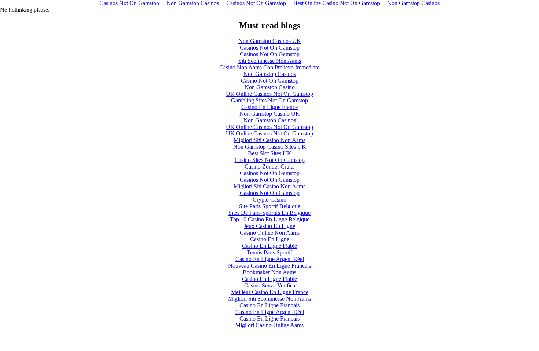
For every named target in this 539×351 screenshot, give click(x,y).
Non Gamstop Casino (270, 87)
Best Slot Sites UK (270, 153)
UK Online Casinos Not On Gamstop (269, 94)
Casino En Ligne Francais (269, 305)
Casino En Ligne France (269, 107)
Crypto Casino (269, 199)
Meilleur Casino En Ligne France (269, 292)
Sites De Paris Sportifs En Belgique (269, 213)
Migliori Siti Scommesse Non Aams (269, 299)
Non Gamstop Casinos (269, 74)
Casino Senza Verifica (269, 285)
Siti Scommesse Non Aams (269, 61)
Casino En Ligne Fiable (269, 246)
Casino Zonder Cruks (269, 166)
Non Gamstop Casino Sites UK (269, 147)
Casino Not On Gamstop (269, 80)
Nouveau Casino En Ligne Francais (269, 266)
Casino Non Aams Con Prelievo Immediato (269, 67)
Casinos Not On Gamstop (270, 47)
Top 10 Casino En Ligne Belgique (269, 219)
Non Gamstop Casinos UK (269, 41)
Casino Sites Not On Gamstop (270, 160)
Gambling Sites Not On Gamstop (269, 100)
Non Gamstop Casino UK (269, 114)
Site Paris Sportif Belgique (269, 206)
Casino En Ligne (269, 239)
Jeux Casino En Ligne (269, 226)
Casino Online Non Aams (270, 232)
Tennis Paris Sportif (269, 252)
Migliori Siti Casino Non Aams (269, 140)
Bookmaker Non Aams (269, 272)
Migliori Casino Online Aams (269, 325)
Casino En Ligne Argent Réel (269, 259)
